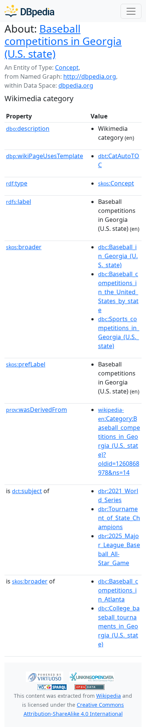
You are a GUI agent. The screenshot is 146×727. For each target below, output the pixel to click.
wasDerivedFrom (36, 409)
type (16, 183)
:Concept (116, 183)
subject (27, 491)
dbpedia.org (75, 85)
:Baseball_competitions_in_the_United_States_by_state (118, 292)
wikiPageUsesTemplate (44, 156)
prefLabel (25, 364)
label (18, 201)
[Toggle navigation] (131, 11)
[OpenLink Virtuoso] (44, 676)
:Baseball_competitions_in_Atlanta (118, 590)
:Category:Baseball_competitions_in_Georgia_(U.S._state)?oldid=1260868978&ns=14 (119, 441)
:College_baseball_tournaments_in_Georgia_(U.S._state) (119, 626)
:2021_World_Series (118, 495)
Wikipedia (108, 695)
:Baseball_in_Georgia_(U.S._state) (118, 256)
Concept (67, 67)
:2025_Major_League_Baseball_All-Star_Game (119, 549)
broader (24, 247)
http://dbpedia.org (89, 76)
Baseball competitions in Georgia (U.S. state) (63, 41)
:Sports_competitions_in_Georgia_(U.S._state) (118, 332)
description (27, 128)
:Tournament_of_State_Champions (119, 518)
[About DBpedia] (29, 11)
